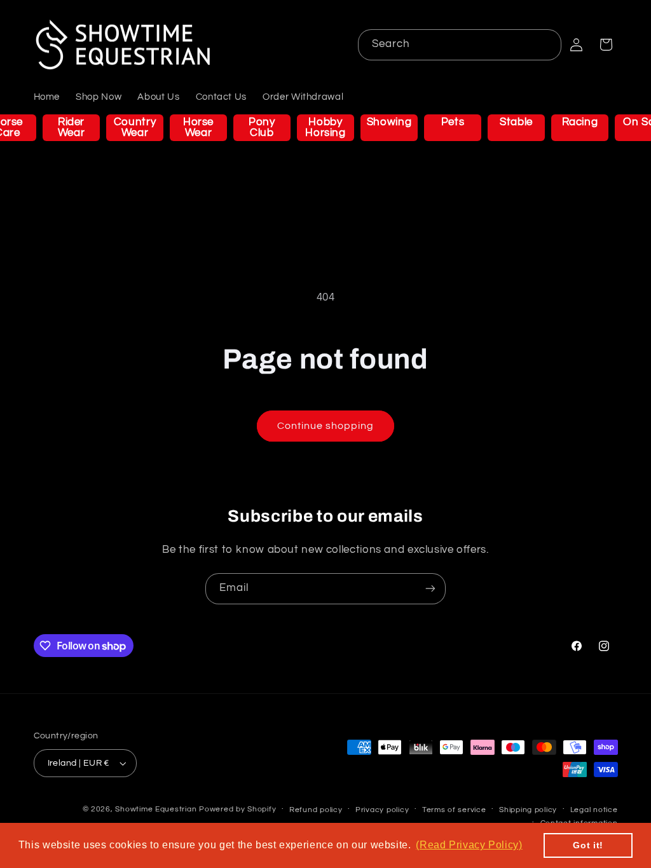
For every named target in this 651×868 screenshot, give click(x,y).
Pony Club (262, 127)
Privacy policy (382, 809)
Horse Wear (198, 127)
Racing (580, 122)
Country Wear (135, 127)
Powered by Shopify (237, 809)
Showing (389, 122)
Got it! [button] (588, 845)
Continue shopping (325, 426)
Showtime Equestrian (155, 809)
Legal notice (594, 809)
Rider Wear (71, 127)
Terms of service (454, 809)
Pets (453, 122)
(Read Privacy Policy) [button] (469, 844)
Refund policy (316, 809)
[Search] (546, 44)
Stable (516, 122)
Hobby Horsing (325, 127)
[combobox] (460, 45)
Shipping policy (528, 809)
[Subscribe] (430, 588)
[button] (605, 44)
